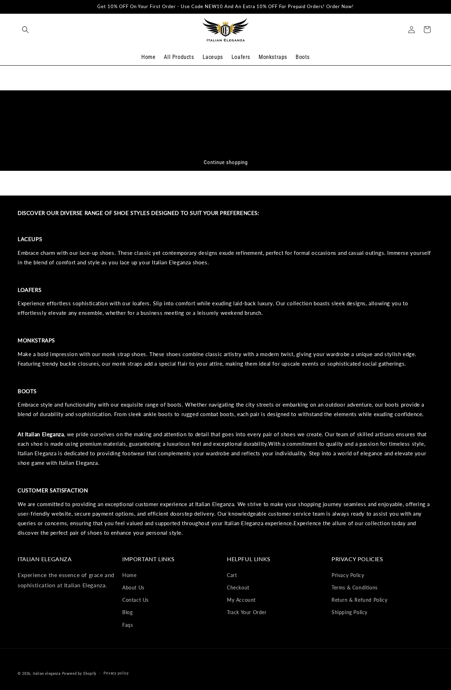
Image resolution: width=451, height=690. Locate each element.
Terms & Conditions (355, 587)
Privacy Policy (348, 575)
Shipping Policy (349, 612)
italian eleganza (47, 673)
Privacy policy (116, 673)
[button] (25, 29)
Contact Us (135, 600)
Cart (232, 575)
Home (129, 575)
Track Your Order (247, 612)
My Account (241, 600)
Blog (127, 612)
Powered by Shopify (79, 673)
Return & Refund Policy (359, 600)
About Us (133, 587)
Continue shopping (226, 162)
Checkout (238, 587)
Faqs (127, 625)
